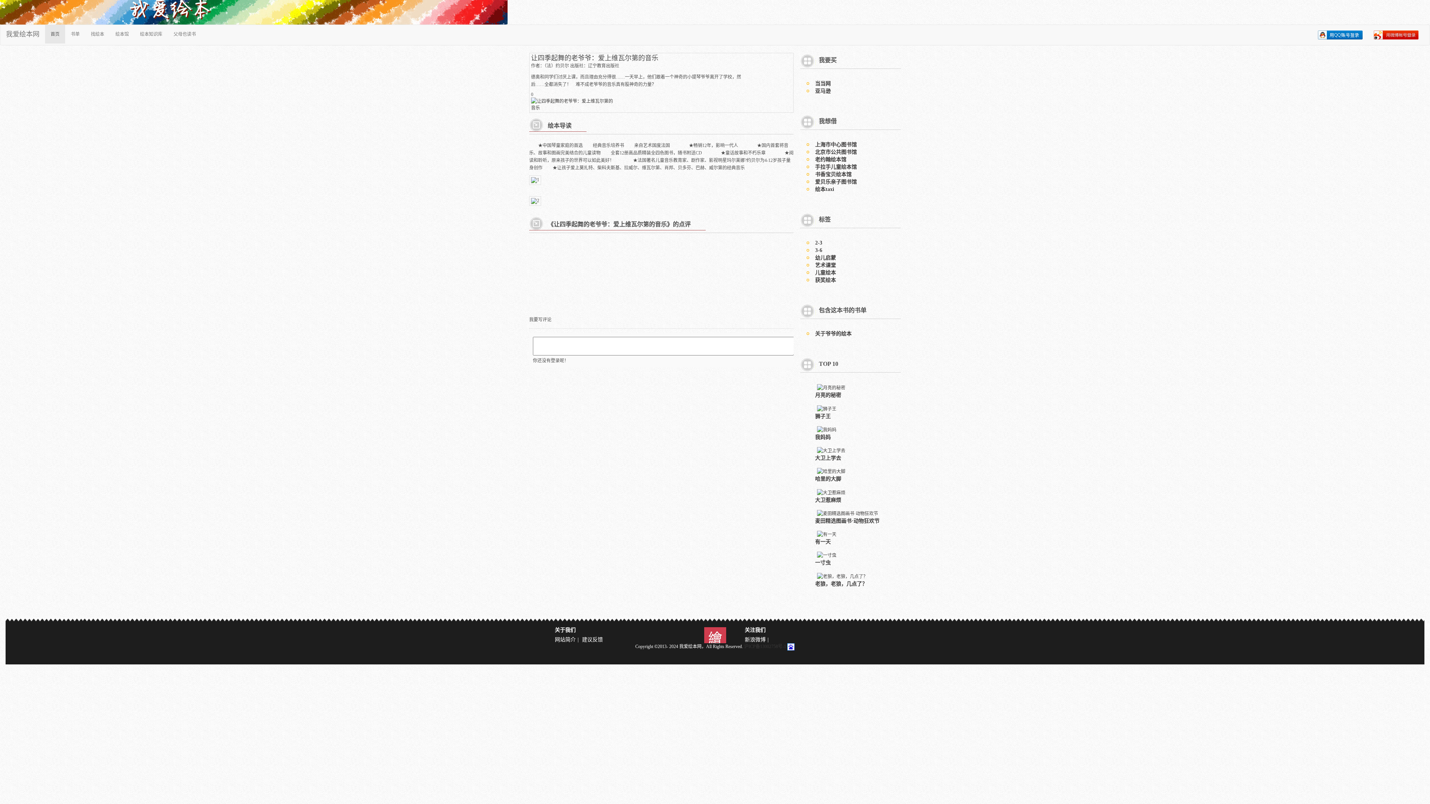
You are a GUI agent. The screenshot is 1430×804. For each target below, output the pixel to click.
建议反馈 (592, 639)
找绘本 (97, 34)
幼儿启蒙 (825, 258)
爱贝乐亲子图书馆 (836, 182)
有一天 (823, 542)
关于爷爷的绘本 (833, 333)
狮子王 (823, 416)
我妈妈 (823, 437)
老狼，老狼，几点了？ (841, 584)
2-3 (818, 243)
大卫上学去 (828, 458)
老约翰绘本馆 (830, 159)
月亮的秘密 (828, 395)
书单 (75, 34)
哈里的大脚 (828, 479)
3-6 (818, 250)
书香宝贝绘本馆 (833, 174)
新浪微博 (755, 639)
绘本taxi (824, 189)
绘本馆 (122, 34)
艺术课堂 (825, 265)
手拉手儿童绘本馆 (836, 167)
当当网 (823, 83)
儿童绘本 (825, 272)
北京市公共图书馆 (836, 152)
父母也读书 (185, 34)
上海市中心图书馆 (836, 144)
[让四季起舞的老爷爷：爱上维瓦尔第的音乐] (574, 103)
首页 (55, 34)
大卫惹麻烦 (828, 500)
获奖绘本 (825, 280)
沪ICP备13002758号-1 (765, 646)
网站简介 (565, 639)
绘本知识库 (151, 34)
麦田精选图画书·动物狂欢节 (847, 521)
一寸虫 (823, 562)
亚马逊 (823, 91)
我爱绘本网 (22, 34)
